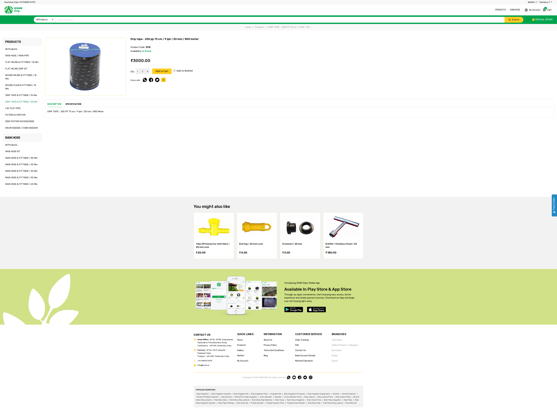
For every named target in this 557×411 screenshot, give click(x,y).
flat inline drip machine (262, 400)
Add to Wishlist (184, 70)
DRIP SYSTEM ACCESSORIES (19, 121)
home (240, 340)
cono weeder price (292, 397)
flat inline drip (220, 400)
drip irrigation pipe (259, 394)
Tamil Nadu (337, 340)
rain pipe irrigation (332, 400)
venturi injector (349, 394)
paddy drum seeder (296, 403)
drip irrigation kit (241, 394)
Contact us (300, 350)
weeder (278, 397)
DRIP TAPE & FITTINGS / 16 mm (21, 95)
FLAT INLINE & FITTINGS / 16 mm (22, 62)
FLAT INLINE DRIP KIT (16, 68)
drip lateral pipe (343, 397)
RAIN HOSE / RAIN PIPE (17, 55)
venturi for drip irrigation (246, 397)
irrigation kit (276, 394)
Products (259, 27)
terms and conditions (274, 350)
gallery (240, 350)
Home (248, 27)
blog (266, 355)
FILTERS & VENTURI (15, 115)
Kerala (335, 355)
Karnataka (336, 350)
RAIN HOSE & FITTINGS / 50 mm (21, 177)
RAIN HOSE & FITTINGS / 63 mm (21, 184)
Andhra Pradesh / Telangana (345, 345)
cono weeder (266, 397)
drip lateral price (325, 397)
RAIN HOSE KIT (12, 151)
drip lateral (309, 397)
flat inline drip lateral (239, 400)
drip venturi (226, 397)
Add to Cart (161, 71)
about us (268, 340)
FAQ (297, 345)
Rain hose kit (242, 403)
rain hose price (314, 400)
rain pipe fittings (226, 403)
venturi (336, 394)
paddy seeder (257, 403)
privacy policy (270, 345)
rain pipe (348, 400)
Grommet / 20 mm (292, 244)
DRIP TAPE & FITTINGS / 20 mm (21, 101)
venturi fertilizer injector (208, 397)
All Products (11, 49)
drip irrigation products (294, 394)
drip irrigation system (221, 394)
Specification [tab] (73, 104)
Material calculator (304, 361)
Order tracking (302, 340)
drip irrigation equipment (319, 394)
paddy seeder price (275, 403)
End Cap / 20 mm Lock (251, 244)
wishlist (240, 355)
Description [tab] (54, 104)
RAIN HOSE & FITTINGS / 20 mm (21, 164)
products (241, 345)
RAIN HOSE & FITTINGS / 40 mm (21, 158)
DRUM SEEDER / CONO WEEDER (21, 128)
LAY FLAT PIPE (12, 108)
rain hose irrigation (295, 400)
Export (335, 361)
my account (242, 361)
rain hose (279, 400)
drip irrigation (203, 394)
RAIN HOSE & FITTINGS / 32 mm (21, 171)
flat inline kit (351, 403)
